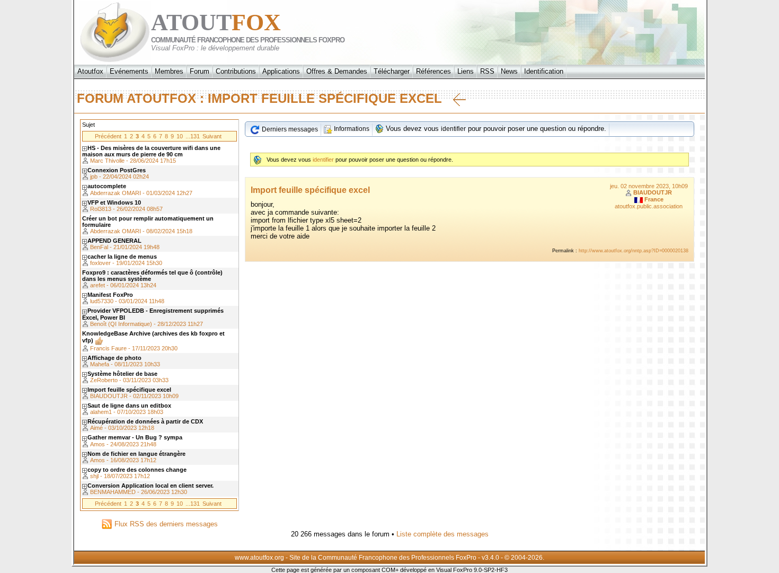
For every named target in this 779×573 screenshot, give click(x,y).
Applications (281, 71)
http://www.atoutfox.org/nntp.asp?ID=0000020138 (633, 250)
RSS (487, 71)
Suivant (212, 136)
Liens (465, 71)
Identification (543, 71)
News (509, 71)
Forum (199, 71)
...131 (192, 136)
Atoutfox (90, 71)
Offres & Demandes (336, 71)
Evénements (129, 71)
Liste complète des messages (442, 534)
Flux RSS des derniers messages (165, 524)
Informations (350, 129)
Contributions (236, 71)
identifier (453, 129)
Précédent (108, 136)
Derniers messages (289, 129)
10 (179, 136)
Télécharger (392, 71)
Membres (169, 71)
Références (433, 71)
